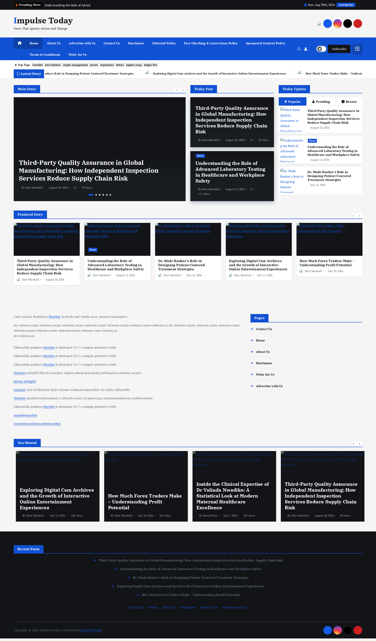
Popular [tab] (294, 101)
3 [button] (99, 195)
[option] (116, 149)
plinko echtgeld (25, 381)
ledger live (150, 65)
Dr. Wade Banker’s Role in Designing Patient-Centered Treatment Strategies (329, 176)
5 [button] (107, 195)
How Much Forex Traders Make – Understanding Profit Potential (295, 73)
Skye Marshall (50, 187)
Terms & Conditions (45, 54)
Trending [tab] (323, 101)
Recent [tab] (351, 101)
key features (53, 65)
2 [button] (94, 195)
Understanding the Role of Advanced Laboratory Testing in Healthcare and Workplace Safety (109, 174)
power (94, 65)
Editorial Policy (164, 43)
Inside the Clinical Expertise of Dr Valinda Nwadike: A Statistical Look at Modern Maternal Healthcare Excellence (230, 496)
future (120, 65)
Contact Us (112, 43)
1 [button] (89, 195)
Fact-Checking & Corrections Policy (211, 43)
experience (107, 65)
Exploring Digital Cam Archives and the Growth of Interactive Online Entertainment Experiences (165, 73)
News (40, 161)
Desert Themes (91, 630)
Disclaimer (136, 43)
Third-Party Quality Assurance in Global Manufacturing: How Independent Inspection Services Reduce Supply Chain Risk (231, 120)
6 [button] (110, 195)
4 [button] (103, 195)
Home (34, 43)
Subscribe (339, 49)
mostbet (19, 390)
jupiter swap (134, 65)
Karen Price (208, 515)
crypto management (75, 65)
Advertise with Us (82, 43)
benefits (38, 65)
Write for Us (77, 54)
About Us (54, 43)
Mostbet (54, 316)
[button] (177, 90)
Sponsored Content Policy (265, 43)
